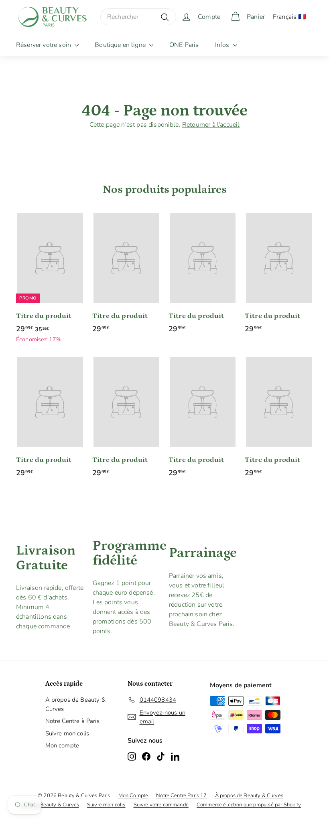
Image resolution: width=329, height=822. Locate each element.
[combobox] (138, 16)
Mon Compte (133, 795)
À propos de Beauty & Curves (249, 795)
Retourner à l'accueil (211, 124)
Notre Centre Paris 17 (181, 795)
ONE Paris (184, 44)
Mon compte (62, 745)
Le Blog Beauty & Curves (49, 804)
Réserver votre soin (44, 44)
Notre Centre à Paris (72, 721)
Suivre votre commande (161, 804)
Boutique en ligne (121, 44)
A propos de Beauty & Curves (75, 704)
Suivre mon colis (67, 733)
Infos (223, 44)
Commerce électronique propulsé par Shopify (249, 804)
